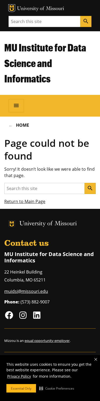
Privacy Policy (19, 376)
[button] (56, 388)
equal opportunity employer (47, 340)
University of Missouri (40, 9)
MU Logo (11, 8)
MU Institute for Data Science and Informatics (45, 63)
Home (22, 125)
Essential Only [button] (21, 388)
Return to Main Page (24, 201)
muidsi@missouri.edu (26, 291)
